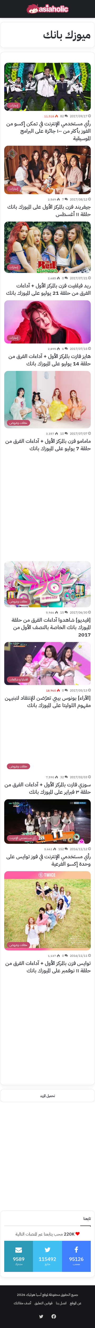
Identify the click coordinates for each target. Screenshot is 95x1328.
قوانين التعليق (44, 1303)
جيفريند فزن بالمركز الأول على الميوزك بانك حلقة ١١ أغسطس (49, 210)
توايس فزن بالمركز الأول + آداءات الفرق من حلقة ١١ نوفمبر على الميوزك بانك (48, 966)
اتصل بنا (61, 1303)
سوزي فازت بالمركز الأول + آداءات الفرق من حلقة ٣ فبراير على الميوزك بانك (47, 788)
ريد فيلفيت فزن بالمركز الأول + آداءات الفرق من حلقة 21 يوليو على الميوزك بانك (48, 289)
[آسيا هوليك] (47, 9)
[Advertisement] (47, 503)
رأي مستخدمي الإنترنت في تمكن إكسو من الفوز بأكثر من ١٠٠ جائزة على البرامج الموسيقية (48, 131)
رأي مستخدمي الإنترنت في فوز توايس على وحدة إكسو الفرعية (48, 860)
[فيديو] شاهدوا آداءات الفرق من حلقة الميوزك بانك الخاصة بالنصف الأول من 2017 (51, 627)
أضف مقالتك (22, 1303)
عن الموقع (75, 1303)
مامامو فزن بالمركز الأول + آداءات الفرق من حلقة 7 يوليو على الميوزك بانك (48, 444)
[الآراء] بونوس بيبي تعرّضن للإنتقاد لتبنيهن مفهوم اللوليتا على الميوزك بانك (48, 701)
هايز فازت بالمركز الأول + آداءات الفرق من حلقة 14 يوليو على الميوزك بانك (49, 359)
